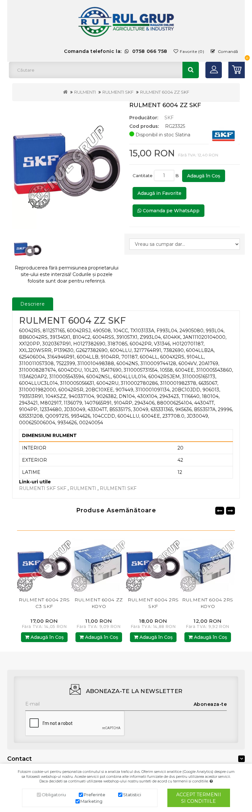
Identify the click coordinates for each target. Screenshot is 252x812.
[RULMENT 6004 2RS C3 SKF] (207, 564)
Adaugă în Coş (203, 176)
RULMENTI (85, 92)
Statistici (132, 794)
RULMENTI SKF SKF (42, 488)
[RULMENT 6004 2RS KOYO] (153, 564)
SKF (169, 118)
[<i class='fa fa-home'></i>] (65, 92)
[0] (236, 70)
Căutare (190, 70)
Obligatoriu (54, 794)
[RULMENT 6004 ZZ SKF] (66, 165)
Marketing (91, 801)
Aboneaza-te (210, 704)
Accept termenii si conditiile (198, 798)
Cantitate (143, 175)
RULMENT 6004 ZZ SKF (164, 92)
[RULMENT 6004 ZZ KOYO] (44, 564)
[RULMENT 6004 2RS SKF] (99, 564)
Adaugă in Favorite (159, 193)
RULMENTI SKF (118, 92)
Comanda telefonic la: (115, 51)
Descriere (32, 304)
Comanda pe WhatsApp (170, 211)
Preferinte (94, 794)
